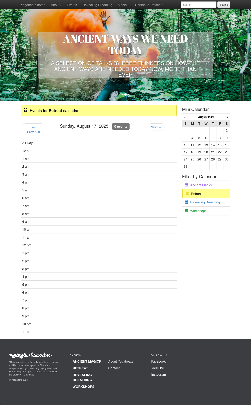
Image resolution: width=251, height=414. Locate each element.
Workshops (197, 210)
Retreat (195, 193)
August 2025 (206, 117)
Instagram (158, 374)
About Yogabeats (120, 361)
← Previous (33, 129)
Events (72, 4)
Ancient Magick (200, 184)
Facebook (158, 361)
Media (123, 4)
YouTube (157, 367)
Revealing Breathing (97, 4)
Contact (114, 367)
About (55, 4)
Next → (156, 126)
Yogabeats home (33, 4)
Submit (224, 4)
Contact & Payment (149, 4)
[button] (19, 55)
